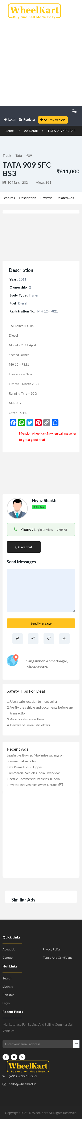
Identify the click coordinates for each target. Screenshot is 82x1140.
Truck (7, 155)
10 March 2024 (18, 182)
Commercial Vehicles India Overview (33, 773)
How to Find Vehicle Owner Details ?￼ (35, 785)
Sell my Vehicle (54, 120)
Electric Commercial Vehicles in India (33, 779)
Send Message (41, 623)
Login (12, 119)
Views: (43, 182)
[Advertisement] (41, 61)
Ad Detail (31, 131)
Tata (18, 155)
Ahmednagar (56, 661)
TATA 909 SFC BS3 (61, 131)
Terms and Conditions (57, 957)
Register (29, 119)
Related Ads (65, 198)
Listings (8, 986)
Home (9, 131)
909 (29, 155)
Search (7, 978)
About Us (9, 949)
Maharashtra (37, 666)
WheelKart (40, 1113)
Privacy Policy (52, 949)
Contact (8, 957)
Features (9, 198)
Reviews (46, 198)
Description (27, 198)
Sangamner (35, 661)
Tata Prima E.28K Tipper (24, 767)
